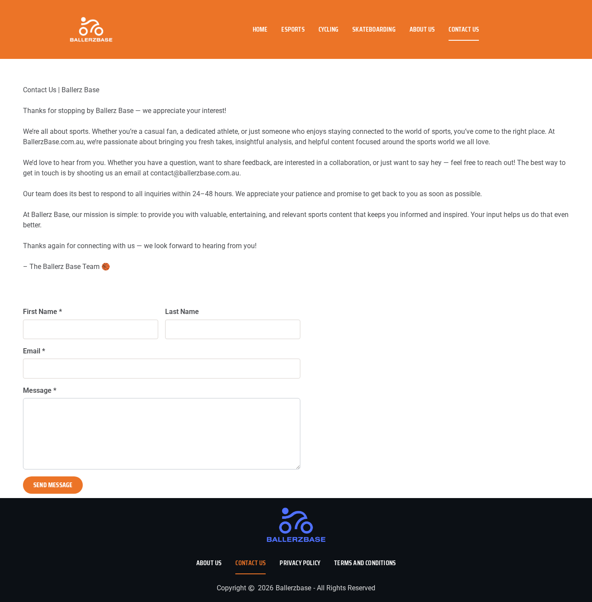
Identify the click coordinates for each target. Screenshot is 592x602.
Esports (292, 29)
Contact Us (464, 29)
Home (260, 29)
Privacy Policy (300, 562)
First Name (42, 311)
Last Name (182, 311)
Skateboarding (374, 29)
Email (34, 351)
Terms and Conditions (365, 562)
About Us (422, 29)
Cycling (328, 29)
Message (39, 390)
